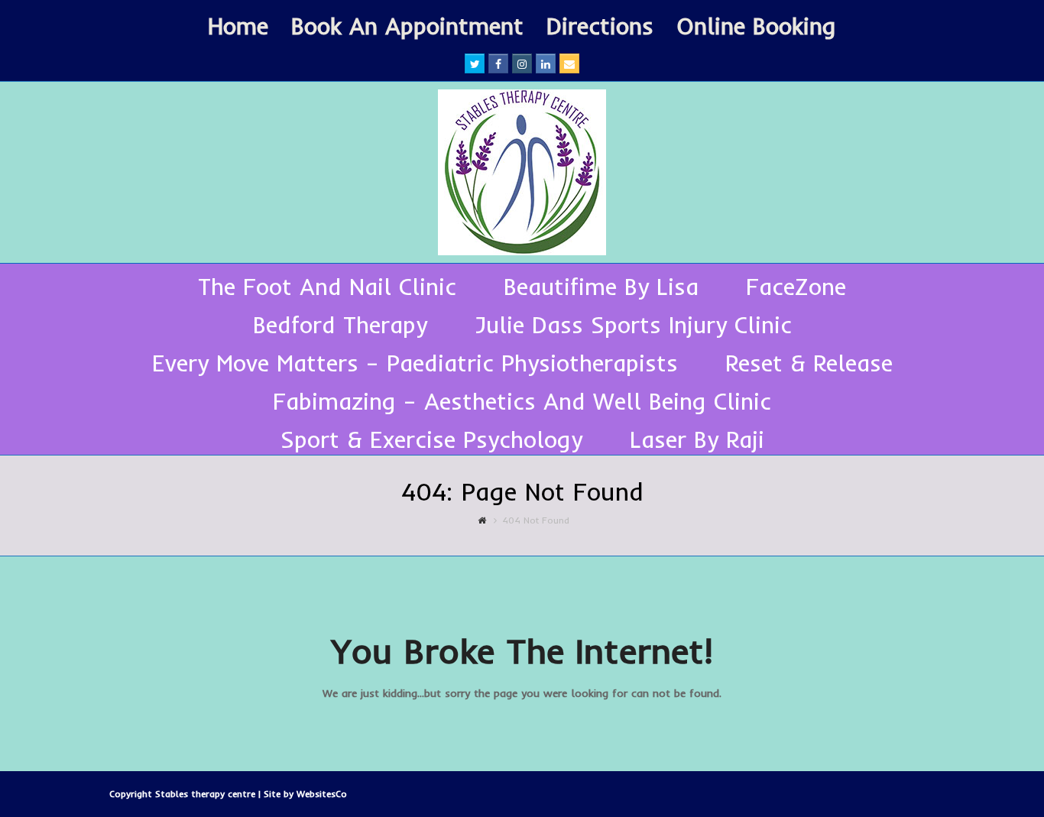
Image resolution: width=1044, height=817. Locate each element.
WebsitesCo (322, 793)
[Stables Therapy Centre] (522, 172)
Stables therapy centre (206, 793)
